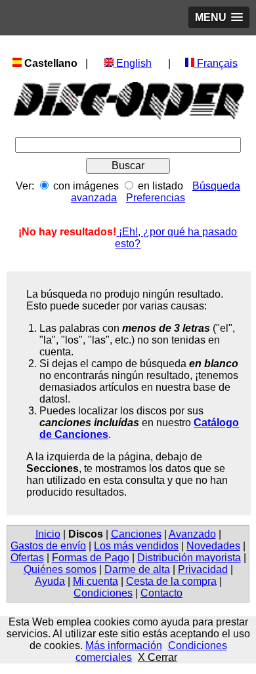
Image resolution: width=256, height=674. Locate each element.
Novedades (213, 545)
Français (216, 63)
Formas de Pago (90, 557)
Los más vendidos (136, 545)
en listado (160, 185)
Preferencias (155, 197)
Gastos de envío (48, 545)
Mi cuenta (95, 581)
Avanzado (192, 534)
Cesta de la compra (171, 581)
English (133, 63)
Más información (123, 645)
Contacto (161, 593)
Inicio (47, 534)
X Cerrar (157, 657)
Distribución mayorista (189, 557)
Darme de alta (137, 569)
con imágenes (86, 185)
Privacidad (203, 569)
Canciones (136, 534)
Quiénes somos (60, 569)
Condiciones (103, 593)
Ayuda (50, 581)
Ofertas (27, 557)
